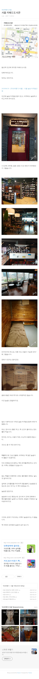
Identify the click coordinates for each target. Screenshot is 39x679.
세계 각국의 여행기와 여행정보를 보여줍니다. (14, 653)
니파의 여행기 (7, 650)
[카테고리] (2, 2)
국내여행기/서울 (7, 10)
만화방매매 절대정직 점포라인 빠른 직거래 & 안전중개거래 (13, 546)
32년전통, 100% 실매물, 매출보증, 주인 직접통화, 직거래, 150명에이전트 (13, 550)
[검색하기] (36, 2)
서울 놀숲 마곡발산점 (8, 599)
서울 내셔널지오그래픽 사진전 (10, 590)
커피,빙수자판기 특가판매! (13, 561)
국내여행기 (6, 586)
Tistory (30, 673)
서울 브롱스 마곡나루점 (9, 597)
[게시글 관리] (12, 576)
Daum (19, 673)
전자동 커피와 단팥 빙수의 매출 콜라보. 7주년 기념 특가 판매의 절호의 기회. (13, 565)
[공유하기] (9, 576)
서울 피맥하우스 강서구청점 (10, 592)
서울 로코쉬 (6, 594)
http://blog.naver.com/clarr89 (12, 558)
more (35, 607)
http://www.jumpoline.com (12, 542)
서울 (12, 586)
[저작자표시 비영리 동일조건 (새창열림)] (26, 576)
